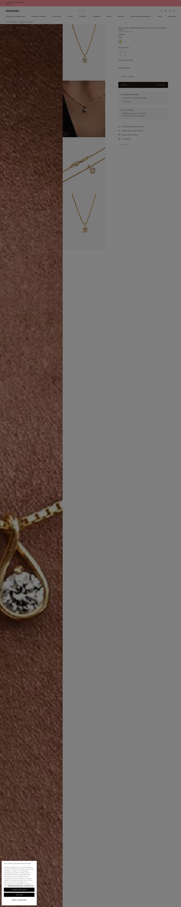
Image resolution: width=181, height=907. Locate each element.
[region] (19, 883)
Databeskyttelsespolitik (15, 885)
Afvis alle (19, 895)
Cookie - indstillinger (19, 900)
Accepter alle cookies (19, 889)
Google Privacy (29, 885)
